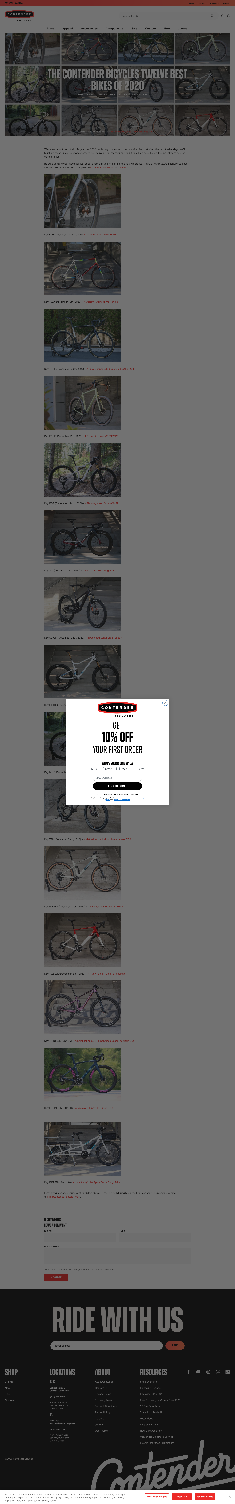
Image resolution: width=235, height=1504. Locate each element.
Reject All (182, 1496)
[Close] (229, 1496)
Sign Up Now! (117, 786)
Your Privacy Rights (157, 1496)
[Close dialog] (165, 703)
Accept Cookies (204, 1496)
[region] (117, 1497)
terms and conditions (122, 800)
